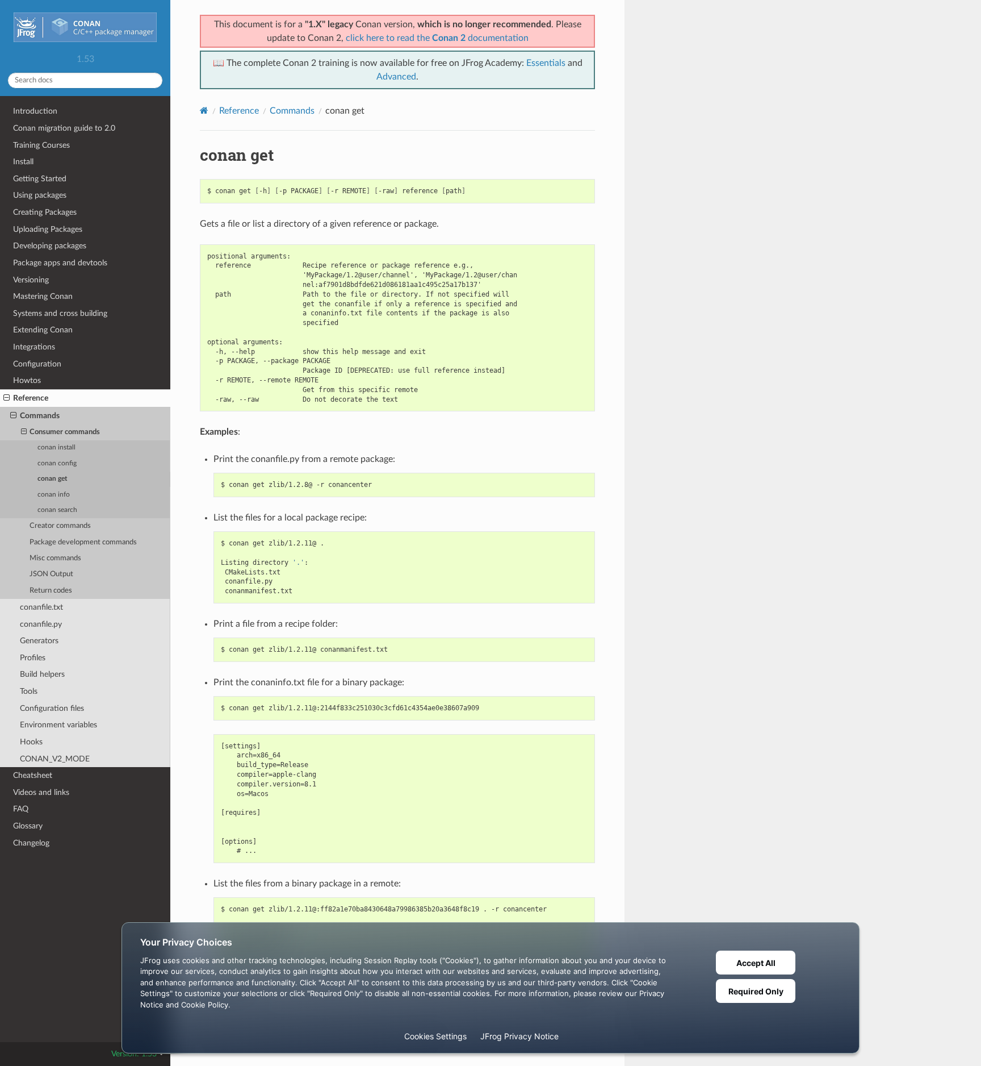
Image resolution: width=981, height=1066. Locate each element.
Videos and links (41, 792)
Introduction (35, 111)
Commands (40, 415)
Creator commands (60, 526)
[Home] (204, 110)
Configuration (37, 364)
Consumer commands (65, 432)
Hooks (31, 742)
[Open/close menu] (6, 398)
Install (23, 161)
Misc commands (55, 558)
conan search (57, 510)
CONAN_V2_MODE (55, 759)
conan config (57, 463)
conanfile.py (41, 624)
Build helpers (42, 674)
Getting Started (39, 178)
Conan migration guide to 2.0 (64, 128)
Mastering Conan (43, 296)
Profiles (32, 657)
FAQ (20, 809)
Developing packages (49, 245)
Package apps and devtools (60, 263)
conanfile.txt (41, 607)
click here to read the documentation (437, 38)
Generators (39, 640)
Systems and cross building (60, 313)
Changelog (31, 843)
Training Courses (41, 145)
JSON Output (51, 574)
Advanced (396, 76)
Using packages (39, 195)
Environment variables (58, 725)
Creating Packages (45, 212)
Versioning (31, 280)
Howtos (27, 380)
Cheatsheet (32, 775)
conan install (56, 447)
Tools (28, 691)
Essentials (545, 63)
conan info (53, 495)
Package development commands (83, 542)
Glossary (28, 826)
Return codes (51, 590)
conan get (52, 479)
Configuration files (52, 708)
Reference (30, 398)
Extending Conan (43, 330)
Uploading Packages (47, 229)
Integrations (34, 347)
